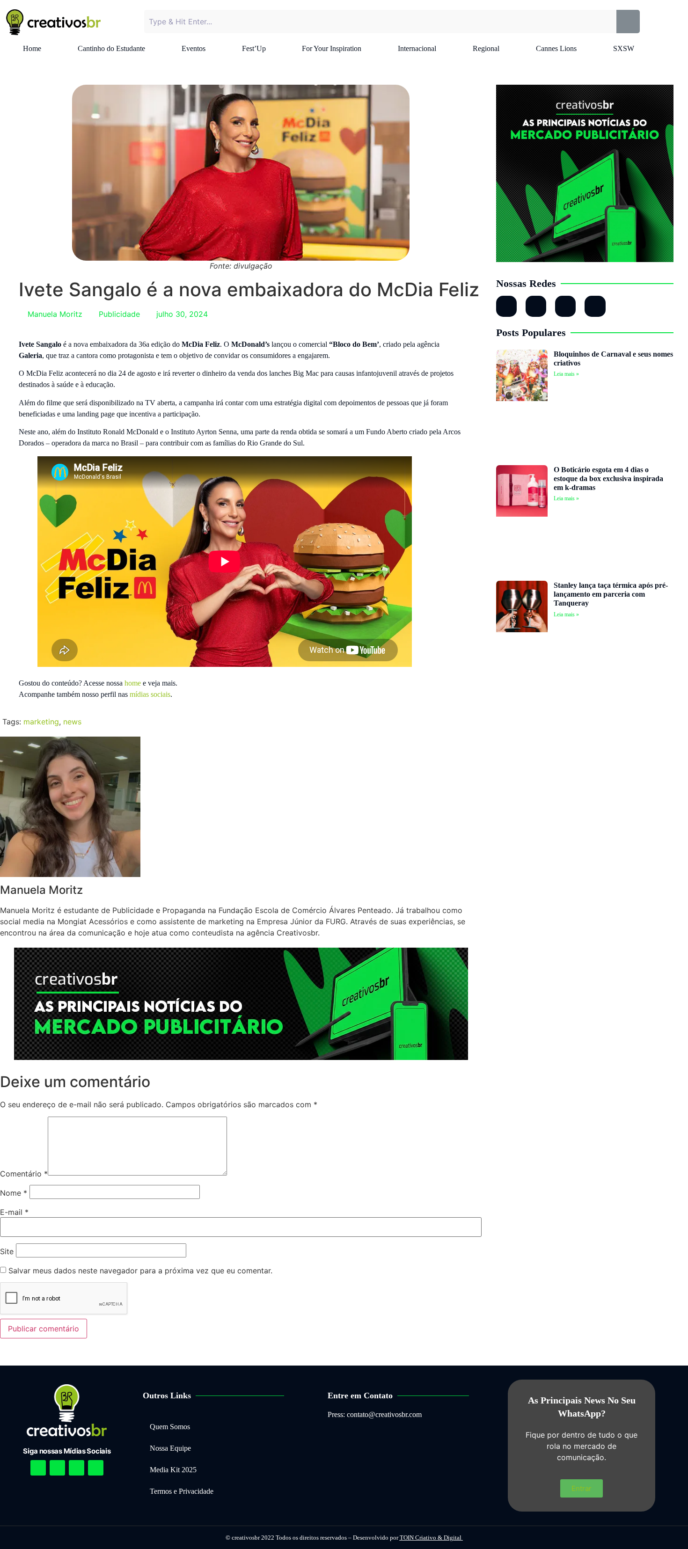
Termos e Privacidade (181, 1491)
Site (7, 1251)
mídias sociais (150, 694)
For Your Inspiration (331, 48)
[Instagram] (506, 306)
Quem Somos (170, 1427)
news (72, 721)
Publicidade (119, 314)
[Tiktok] (595, 306)
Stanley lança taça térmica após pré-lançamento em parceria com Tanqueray (611, 594)
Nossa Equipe (170, 1448)
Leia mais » (566, 374)
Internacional (417, 48)
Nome (13, 1193)
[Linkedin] (76, 1468)
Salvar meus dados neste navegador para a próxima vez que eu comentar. (140, 1270)
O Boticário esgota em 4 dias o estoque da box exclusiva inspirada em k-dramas (608, 478)
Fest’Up (254, 48)
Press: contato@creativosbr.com (375, 1414)
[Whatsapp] (565, 306)
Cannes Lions (556, 48)
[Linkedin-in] (536, 306)
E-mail (14, 1212)
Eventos (193, 48)
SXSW (623, 48)
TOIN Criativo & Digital (431, 1537)
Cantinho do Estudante (111, 48)
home (132, 683)
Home (32, 48)
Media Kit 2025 (173, 1470)
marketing (41, 721)
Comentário (24, 1173)
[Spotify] (57, 1468)
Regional (486, 48)
